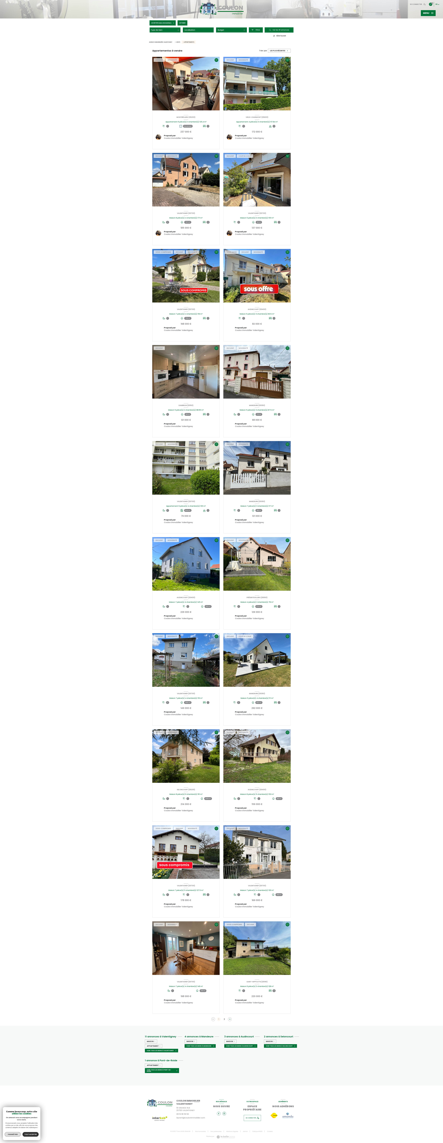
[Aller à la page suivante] (230, 1019)
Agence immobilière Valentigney (160, 42)
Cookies (270, 1131)
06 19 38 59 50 (182, 1114)
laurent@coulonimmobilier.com (190, 1117)
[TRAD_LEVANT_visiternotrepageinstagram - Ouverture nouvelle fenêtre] (224, 1113)
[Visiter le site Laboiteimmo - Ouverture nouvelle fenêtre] (225, 1136)
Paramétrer (13, 1134)
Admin (245, 1131)
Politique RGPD (257, 1131)
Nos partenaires (216, 1131)
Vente (178, 42)
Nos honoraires (200, 1131)
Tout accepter (30, 1134)
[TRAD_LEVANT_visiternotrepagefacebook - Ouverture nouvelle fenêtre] (219, 1113)
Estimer (182, 23)
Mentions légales (232, 1131)
